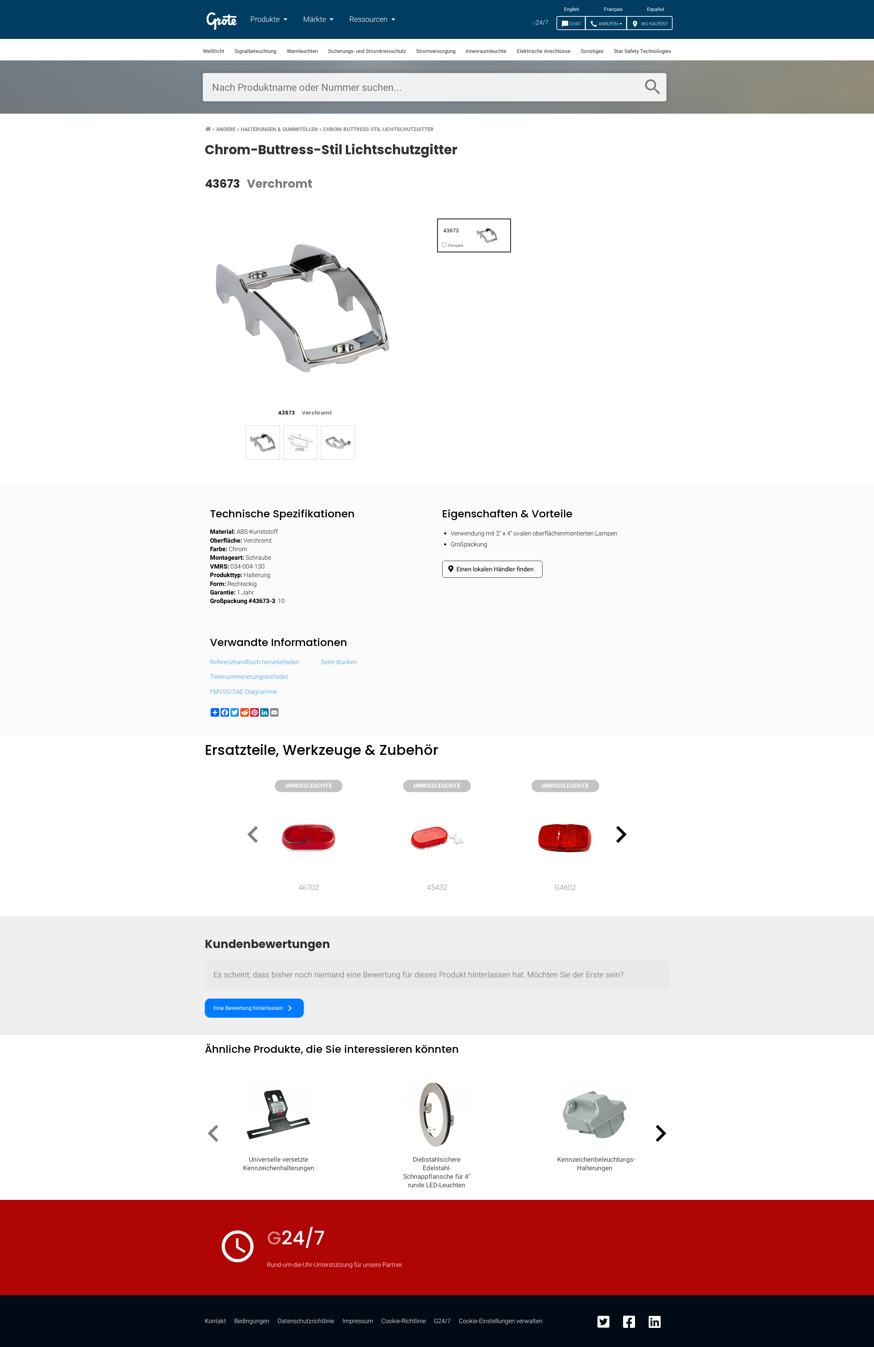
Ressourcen (369, 19)
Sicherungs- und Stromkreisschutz (367, 51)
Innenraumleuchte (486, 51)
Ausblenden (835, 893)
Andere (226, 129)
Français (613, 9)
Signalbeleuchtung (255, 51)
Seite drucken (339, 662)
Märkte (315, 19)
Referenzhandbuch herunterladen (254, 662)
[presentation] (255, 835)
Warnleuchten (302, 51)
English (571, 9)
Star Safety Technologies (642, 51)
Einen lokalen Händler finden (494, 569)
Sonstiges (592, 51)
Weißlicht (213, 51)
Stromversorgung (435, 51)
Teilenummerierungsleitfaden (249, 677)
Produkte (265, 19)
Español (655, 9)
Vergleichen (437, 1103)
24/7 (540, 22)
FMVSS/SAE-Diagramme (243, 692)
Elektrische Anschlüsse (543, 51)
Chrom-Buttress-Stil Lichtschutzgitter (378, 129)
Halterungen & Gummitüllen (279, 129)
